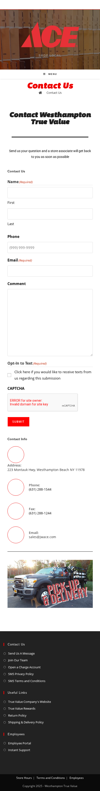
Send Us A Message (21, 653)
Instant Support (19, 750)
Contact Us (54, 93)
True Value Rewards (21, 708)
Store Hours (24, 778)
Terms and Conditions (51, 778)
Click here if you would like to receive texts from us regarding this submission (52, 374)
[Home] (40, 93)
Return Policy (17, 715)
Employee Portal (19, 743)
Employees (77, 778)
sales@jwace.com (42, 537)
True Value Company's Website (29, 702)
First (10, 202)
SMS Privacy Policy (21, 674)
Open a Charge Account (24, 667)
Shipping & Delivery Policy (26, 722)
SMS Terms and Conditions (26, 681)
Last (10, 223)
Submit (18, 422)
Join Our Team (18, 660)
